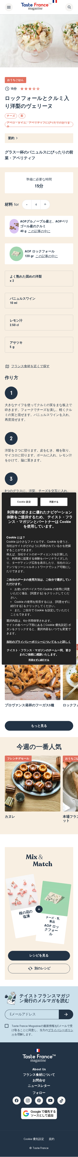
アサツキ (16, 343)
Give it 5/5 (38, 89)
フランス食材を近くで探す (30, 366)
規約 (51, 1139)
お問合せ (39, 1080)
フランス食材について (39, 1075)
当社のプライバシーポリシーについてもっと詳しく (38, 641)
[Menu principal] (9, 7)
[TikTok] (61, 1100)
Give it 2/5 (26, 89)
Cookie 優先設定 (34, 1139)
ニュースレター (39, 1086)
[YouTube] (50, 1100)
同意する (54, 501)
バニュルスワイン (22, 298)
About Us (39, 1069)
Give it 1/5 (22, 89)
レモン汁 (16, 320)
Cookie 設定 (24, 501)
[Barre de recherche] (69, 7)
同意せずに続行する (39, 659)
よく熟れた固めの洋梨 (26, 276)
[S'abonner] (66, 1014)
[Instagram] (28, 1100)
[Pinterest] (39, 1100)
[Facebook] (17, 1100)
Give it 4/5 (34, 89)
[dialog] (39, 578)
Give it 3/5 (30, 89)
